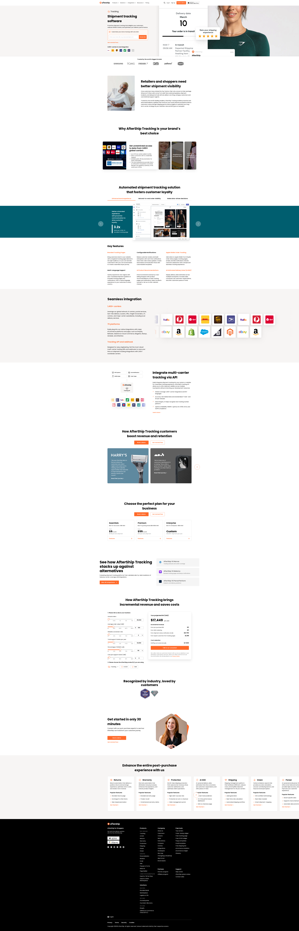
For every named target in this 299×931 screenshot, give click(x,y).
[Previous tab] (100, 224)
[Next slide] (197, 467)
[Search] (164, 3)
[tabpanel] (149, 244)
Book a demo (181, 3)
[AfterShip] (105, 3)
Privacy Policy (176, 656)
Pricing (147, 3)
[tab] (121, 198)
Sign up (173, 3)
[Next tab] (198, 224)
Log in (168, 3)
